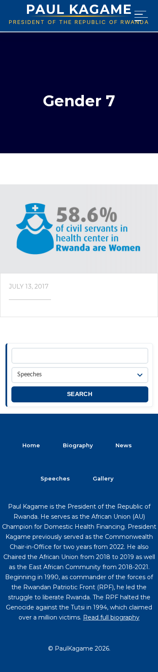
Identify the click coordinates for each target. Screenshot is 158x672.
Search (79, 394)
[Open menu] (139, 16)
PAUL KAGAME (79, 9)
